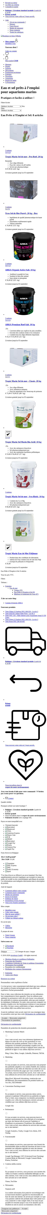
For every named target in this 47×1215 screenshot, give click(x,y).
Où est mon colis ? (11, 916)
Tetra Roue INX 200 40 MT (15, 621)
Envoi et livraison (11, 897)
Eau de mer (13, 588)
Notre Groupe (10, 935)
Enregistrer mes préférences (11, 1208)
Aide (7, 20)
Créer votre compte (11, 912)
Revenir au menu (11, 3)
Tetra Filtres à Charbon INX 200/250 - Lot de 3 (21, 611)
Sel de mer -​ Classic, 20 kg (23, 381)
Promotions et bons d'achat (14, 901)
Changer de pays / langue (26, 951)
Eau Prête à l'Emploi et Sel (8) (24, 592)
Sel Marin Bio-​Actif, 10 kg (23, 442)
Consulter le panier (11, 7)
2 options (8, 264)
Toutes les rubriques (16, 32)
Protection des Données (13, 961)
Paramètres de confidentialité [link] (15, 967)
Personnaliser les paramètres (11, 1020)
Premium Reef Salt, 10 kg (20, 324)
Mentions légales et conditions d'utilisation (19, 959)
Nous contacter (15, 30)
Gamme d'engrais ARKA (14, 603)
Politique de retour (11, 899)
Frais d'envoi (14, 26)
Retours (12, 24)
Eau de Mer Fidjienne (21, 553)
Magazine (8, 928)
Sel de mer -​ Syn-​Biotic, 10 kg (24, 496)
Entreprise (8, 973)
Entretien (8, 586)
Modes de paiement (16, 28)
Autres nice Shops (11, 975)
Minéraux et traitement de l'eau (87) (26, 594)
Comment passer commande (15, 893)
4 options (8, 375)
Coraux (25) (18, 590)
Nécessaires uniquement (17, 1018)
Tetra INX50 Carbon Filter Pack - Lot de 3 (20, 613)
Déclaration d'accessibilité (14, 965)
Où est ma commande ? (18, 22)
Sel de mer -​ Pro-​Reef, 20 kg (24, 156)
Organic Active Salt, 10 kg (20, 270)
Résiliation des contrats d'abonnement (18, 969)
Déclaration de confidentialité (35, 1014)
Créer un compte (11, 51)
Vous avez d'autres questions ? (15, 903)
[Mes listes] (7, 55)
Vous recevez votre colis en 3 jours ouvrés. (20, 16)
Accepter (4, 1018)
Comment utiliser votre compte (15, 891)
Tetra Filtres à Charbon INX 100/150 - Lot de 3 (21, 619)
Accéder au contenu (12, 5)
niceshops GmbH (17, 955)
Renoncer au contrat (8, 979)
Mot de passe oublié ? (12, 914)
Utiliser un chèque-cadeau (14, 918)
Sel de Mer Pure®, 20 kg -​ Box (21, 213)
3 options (8, 150)
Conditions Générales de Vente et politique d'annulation (24, 963)
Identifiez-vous (10, 43)
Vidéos (7, 926)
